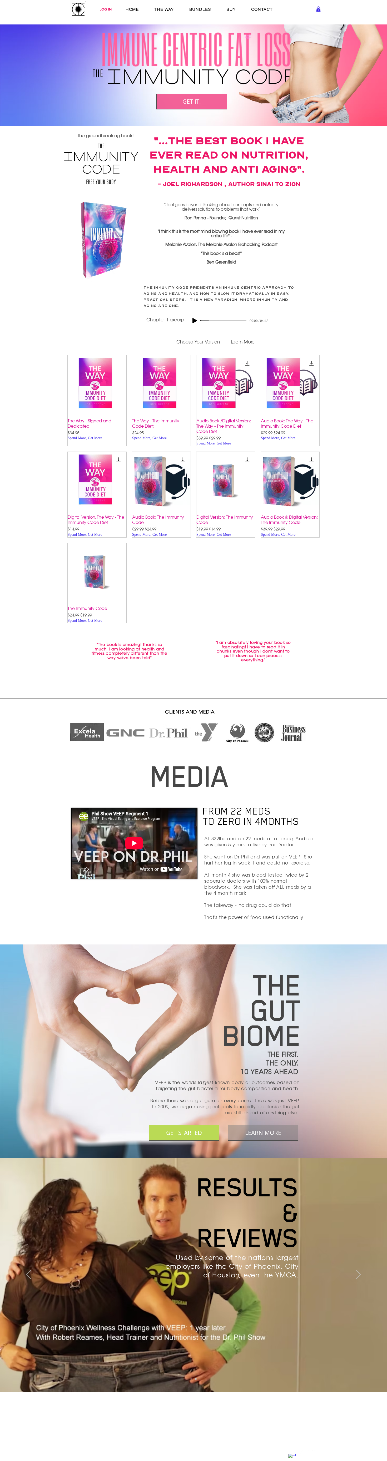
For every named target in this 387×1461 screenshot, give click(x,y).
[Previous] (28, 1275)
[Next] (358, 1275)
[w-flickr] (312, 1452)
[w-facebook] (292, 1457)
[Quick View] (97, 384)
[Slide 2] (196, 1379)
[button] (318, 9)
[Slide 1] (191, 1379)
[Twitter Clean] (302, 1452)
